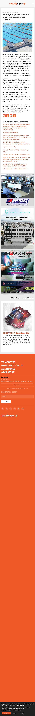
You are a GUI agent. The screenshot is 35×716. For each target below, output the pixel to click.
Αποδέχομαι (6, 713)
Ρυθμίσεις (15, 713)
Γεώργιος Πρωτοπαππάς (10, 133)
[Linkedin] (6, 408)
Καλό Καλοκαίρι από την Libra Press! (15, 169)
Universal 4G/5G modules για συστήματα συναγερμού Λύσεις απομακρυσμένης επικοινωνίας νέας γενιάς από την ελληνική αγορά (16, 127)
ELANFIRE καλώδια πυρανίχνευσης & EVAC (16, 155)
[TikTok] (10, 408)
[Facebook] (2, 408)
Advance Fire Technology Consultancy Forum (15, 151)
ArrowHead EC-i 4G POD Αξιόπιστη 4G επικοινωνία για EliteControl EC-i (15, 165)
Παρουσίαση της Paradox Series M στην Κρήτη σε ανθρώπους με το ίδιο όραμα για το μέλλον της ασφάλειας (17, 137)
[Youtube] (18, 408)
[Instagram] (14, 408)
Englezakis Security (9, 147)
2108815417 (16, 385)
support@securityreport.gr (16, 388)
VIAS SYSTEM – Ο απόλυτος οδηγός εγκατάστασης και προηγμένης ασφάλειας (16, 143)
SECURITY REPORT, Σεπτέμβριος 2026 (16, 333)
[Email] (22, 408)
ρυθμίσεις (19, 710)
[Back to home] (17, 3)
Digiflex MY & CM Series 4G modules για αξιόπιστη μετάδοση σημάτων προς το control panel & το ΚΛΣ (16, 159)
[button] (33, 3)
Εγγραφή (6, 401)
